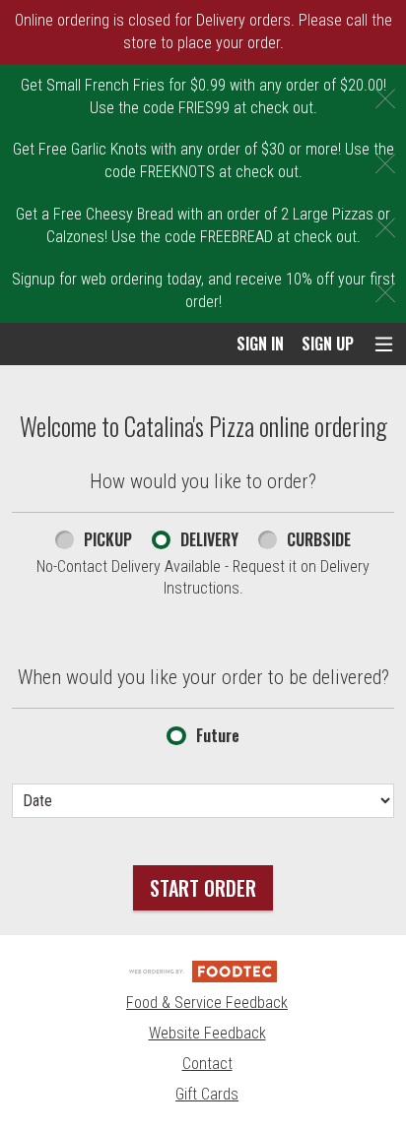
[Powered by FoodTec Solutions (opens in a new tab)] (203, 970)
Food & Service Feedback (207, 1002)
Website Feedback (207, 1033)
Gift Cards (206, 1094)
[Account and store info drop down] (384, 344)
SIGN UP (328, 343)
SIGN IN (260, 343)
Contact (207, 1063)
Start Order (203, 888)
